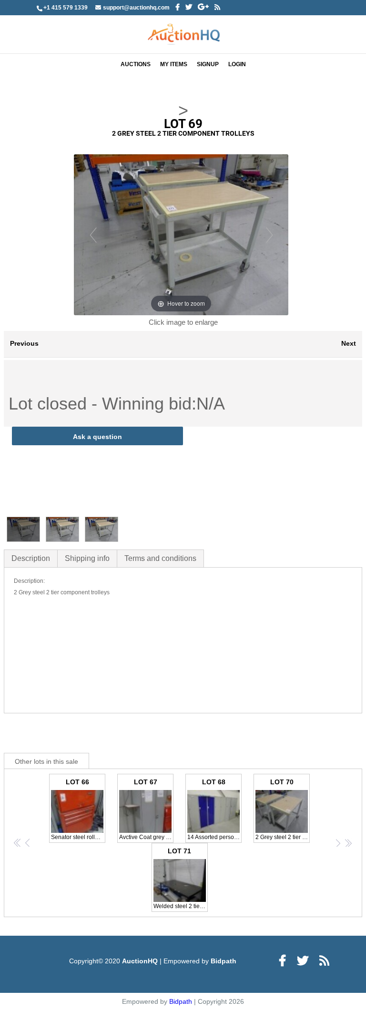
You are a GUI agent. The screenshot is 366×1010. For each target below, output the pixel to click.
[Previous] (93, 234)
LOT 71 (180, 878)
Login (237, 64)
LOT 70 (282, 809)
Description (30, 558)
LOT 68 (214, 809)
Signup (208, 64)
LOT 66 (78, 809)
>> (348, 843)
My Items (173, 64)
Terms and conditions (160, 558)
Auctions (136, 64)
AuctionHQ (141, 961)
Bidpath (223, 961)
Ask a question (97, 436)
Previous (24, 343)
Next (348, 343)
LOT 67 (146, 809)
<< (18, 843)
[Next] (269, 234)
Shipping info (87, 558)
